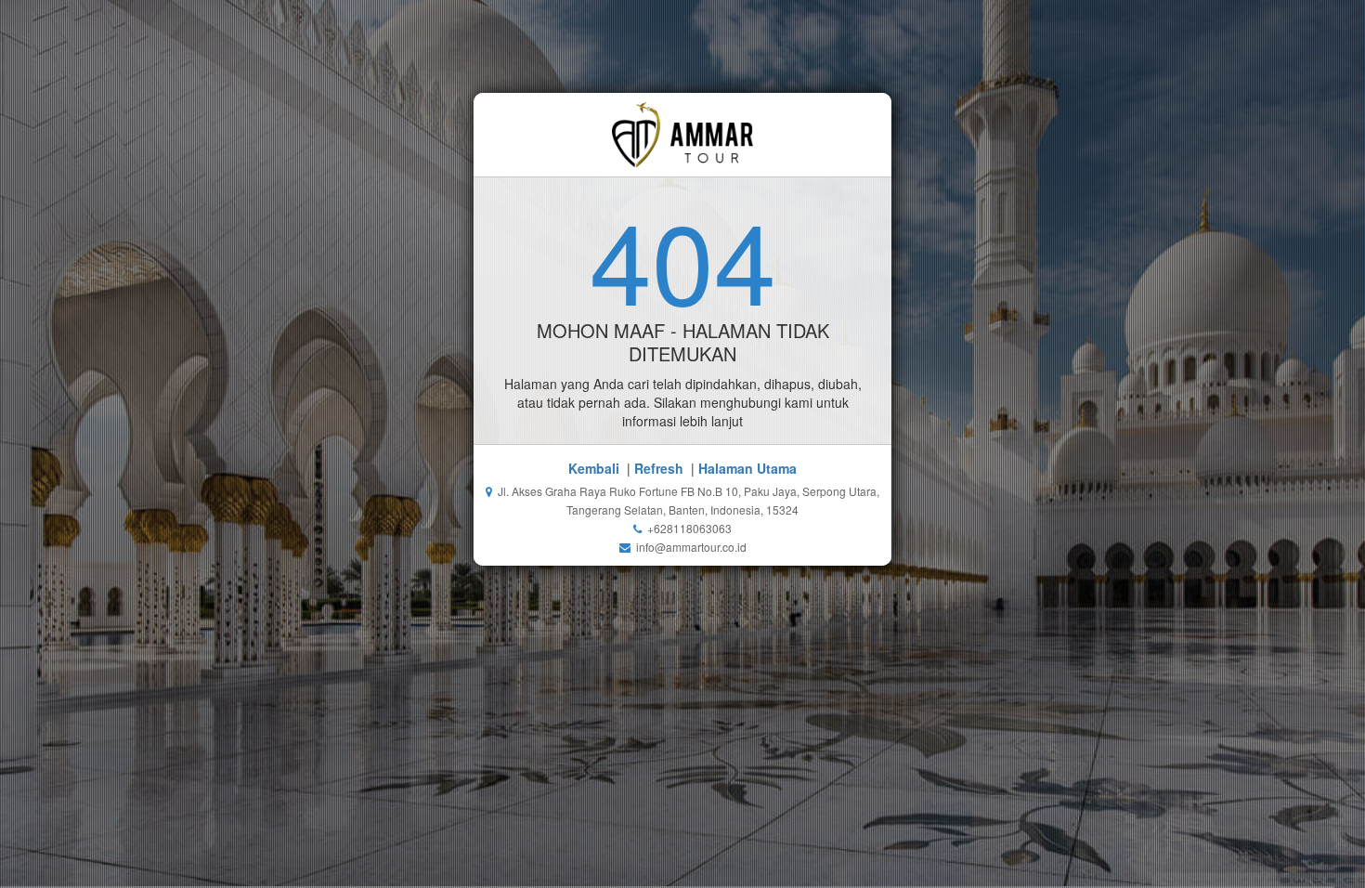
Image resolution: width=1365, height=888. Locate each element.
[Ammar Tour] (683, 134)
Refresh (658, 468)
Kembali (593, 468)
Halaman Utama (747, 468)
